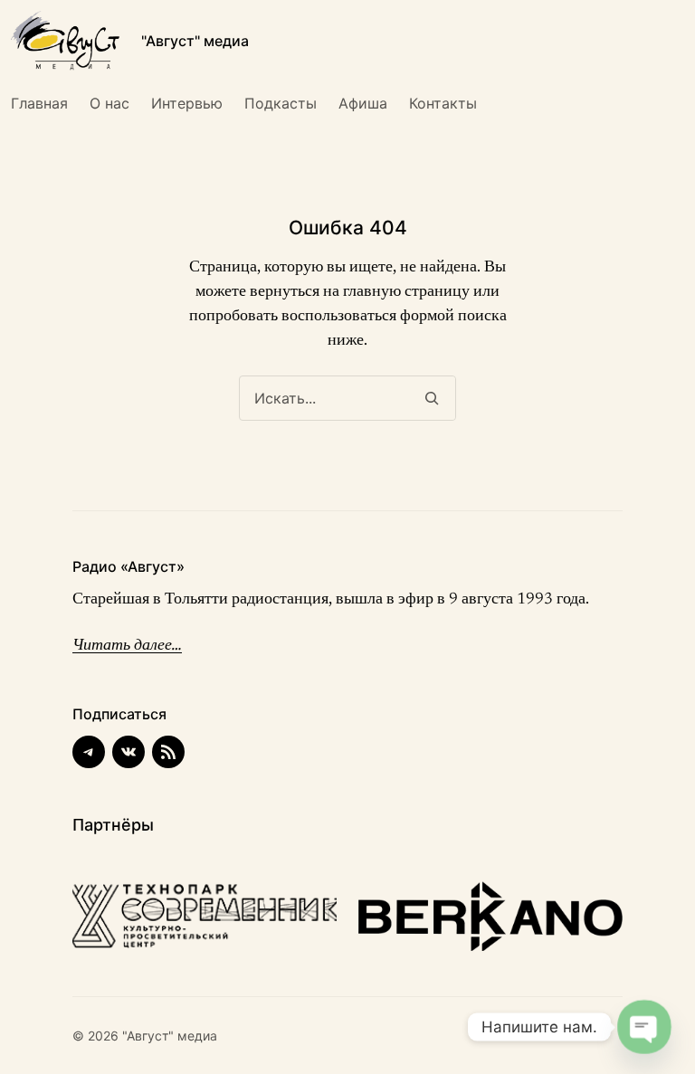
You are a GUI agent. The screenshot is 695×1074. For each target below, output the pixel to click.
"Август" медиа (195, 41)
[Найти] (431, 398)
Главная (39, 103)
